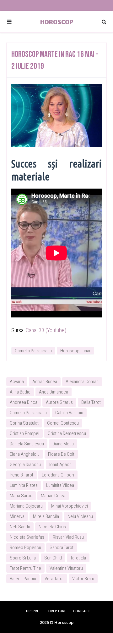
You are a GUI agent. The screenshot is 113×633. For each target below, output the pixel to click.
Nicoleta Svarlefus (27, 537)
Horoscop (56, 21)
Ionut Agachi (61, 464)
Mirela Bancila (46, 516)
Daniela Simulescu (27, 444)
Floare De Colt (61, 454)
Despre (32, 610)
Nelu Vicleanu (80, 516)
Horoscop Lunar (75, 351)
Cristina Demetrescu (67, 433)
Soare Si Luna (23, 558)
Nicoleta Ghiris (52, 527)
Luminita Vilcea (60, 485)
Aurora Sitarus (59, 402)
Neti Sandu (20, 527)
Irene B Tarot (21, 475)
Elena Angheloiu (25, 454)
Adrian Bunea (44, 381)
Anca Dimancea (53, 392)
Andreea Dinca (23, 402)
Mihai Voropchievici (69, 506)
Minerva (17, 516)
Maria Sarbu (21, 495)
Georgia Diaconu (25, 464)
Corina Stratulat (24, 423)
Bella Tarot (91, 402)
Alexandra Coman (82, 381)
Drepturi (56, 610)
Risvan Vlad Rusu (68, 537)
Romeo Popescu (25, 547)
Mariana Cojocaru (26, 506)
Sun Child (53, 558)
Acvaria (17, 381)
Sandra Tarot (61, 547)
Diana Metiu (63, 444)
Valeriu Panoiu (23, 578)
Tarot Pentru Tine (25, 568)
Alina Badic (20, 392)
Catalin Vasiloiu (69, 413)
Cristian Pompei (24, 433)
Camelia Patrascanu (33, 351)
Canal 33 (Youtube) (46, 330)
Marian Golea (53, 495)
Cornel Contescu (63, 423)
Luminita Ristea (24, 485)
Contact (81, 610)
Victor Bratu (83, 578)
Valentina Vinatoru (66, 568)
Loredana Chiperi (58, 475)
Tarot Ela (78, 558)
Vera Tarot (54, 578)
